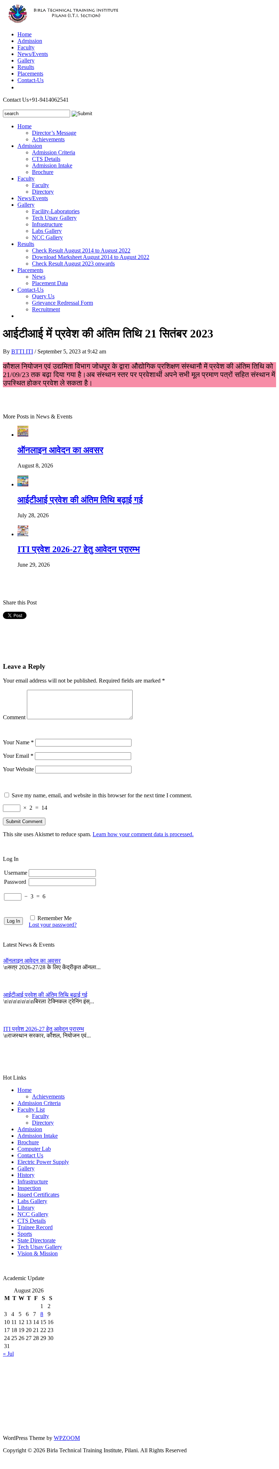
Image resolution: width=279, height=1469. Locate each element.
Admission (29, 41)
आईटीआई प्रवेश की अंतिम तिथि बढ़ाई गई (80, 500)
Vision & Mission (37, 1253)
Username (15, 873)
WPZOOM (67, 1438)
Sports (24, 1234)
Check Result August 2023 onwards (73, 263)
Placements (30, 73)
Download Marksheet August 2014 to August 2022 (90, 257)
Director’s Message (54, 133)
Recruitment (46, 309)
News (38, 277)
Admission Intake (52, 165)
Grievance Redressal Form (62, 303)
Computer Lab (34, 1149)
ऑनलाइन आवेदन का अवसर (60, 450)
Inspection (29, 1188)
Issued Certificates (38, 1194)
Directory (43, 192)
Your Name (18, 742)
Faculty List (31, 1109)
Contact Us (30, 1155)
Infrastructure (47, 224)
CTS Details (46, 159)
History (26, 1175)
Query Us (43, 296)
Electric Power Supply (43, 1162)
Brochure (42, 172)
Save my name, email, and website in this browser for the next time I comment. (102, 795)
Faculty (26, 47)
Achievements (48, 139)
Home (24, 34)
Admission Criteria (53, 152)
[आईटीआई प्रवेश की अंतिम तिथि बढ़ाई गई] (22, 484)
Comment (14, 717)
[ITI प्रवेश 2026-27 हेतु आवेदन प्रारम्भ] (22, 534)
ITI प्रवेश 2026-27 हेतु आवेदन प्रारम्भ (78, 549)
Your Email (18, 756)
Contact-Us (30, 80)
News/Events (32, 54)
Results (25, 67)
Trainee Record (35, 1227)
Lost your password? (53, 925)
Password (15, 882)
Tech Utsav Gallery (54, 218)
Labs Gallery (47, 231)
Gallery (26, 60)
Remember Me (54, 918)
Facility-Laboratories (56, 211)
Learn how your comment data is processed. (143, 834)
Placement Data (50, 283)
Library (26, 1208)
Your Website (18, 769)
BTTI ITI (22, 351)
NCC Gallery (47, 237)
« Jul (8, 1354)
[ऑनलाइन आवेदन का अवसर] (22, 435)
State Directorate (36, 1240)
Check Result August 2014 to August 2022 (81, 250)
